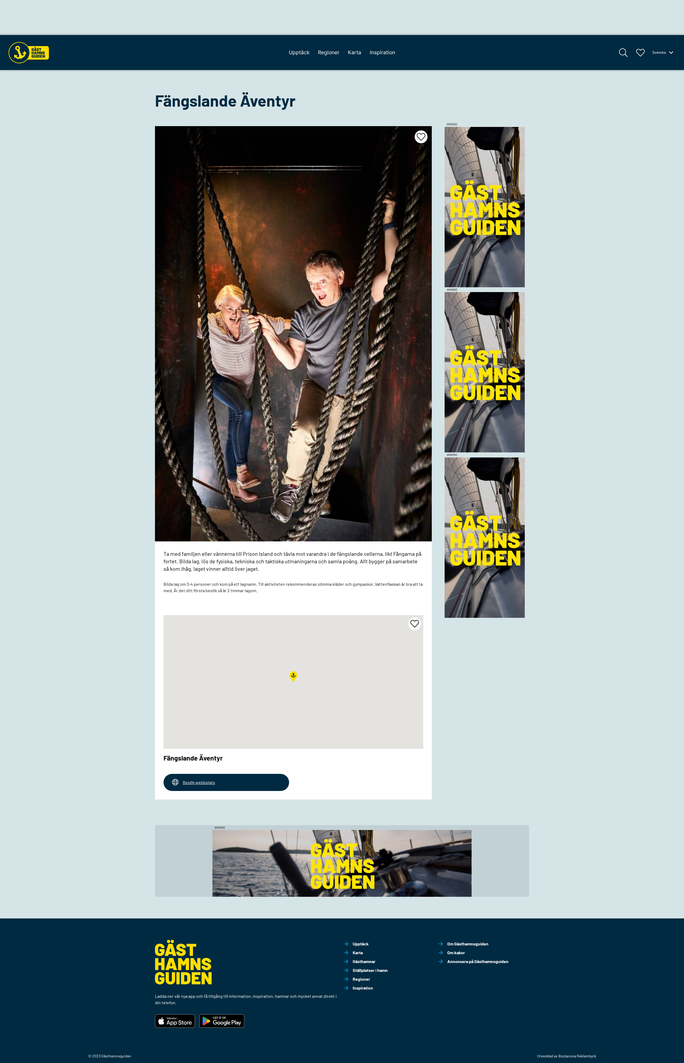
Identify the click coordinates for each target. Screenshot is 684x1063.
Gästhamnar (364, 961)
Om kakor (456, 952)
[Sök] (623, 52)
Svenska (659, 53)
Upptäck (299, 52)
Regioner (328, 52)
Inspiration (382, 52)
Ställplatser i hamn (370, 970)
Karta (354, 52)
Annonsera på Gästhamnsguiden (477, 961)
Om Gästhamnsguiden (467, 943)
